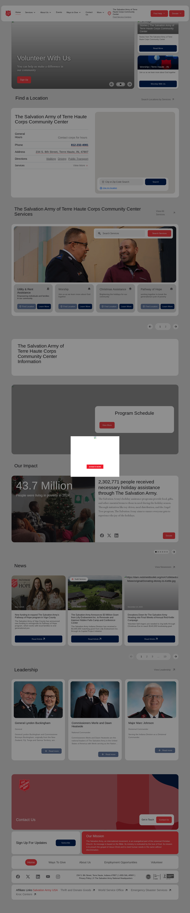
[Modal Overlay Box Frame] (95, 456)
